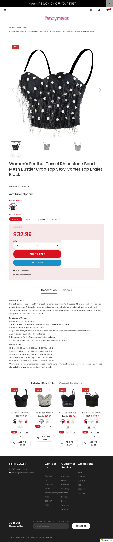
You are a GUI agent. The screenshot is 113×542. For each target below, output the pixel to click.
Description (49, 290)
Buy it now (37, 262)
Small (28, 219)
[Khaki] (68, 427)
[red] (26, 421)
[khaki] (20, 421)
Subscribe (81, 526)
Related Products (43, 383)
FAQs (63, 480)
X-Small (15, 219)
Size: (15, 214)
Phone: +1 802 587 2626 (49, 501)
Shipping (65, 488)
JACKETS (82, 489)
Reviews (66, 290)
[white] (20, 427)
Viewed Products (70, 383)
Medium (41, 219)
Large (54, 219)
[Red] (68, 421)
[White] (73, 421)
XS (14, 432)
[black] (15, 421)
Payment (65, 484)
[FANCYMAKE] (56, 19)
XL (95, 436)
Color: (15, 200)
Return (64, 492)
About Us (49, 484)
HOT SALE (82, 493)
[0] (107, 10)
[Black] (13, 207)
